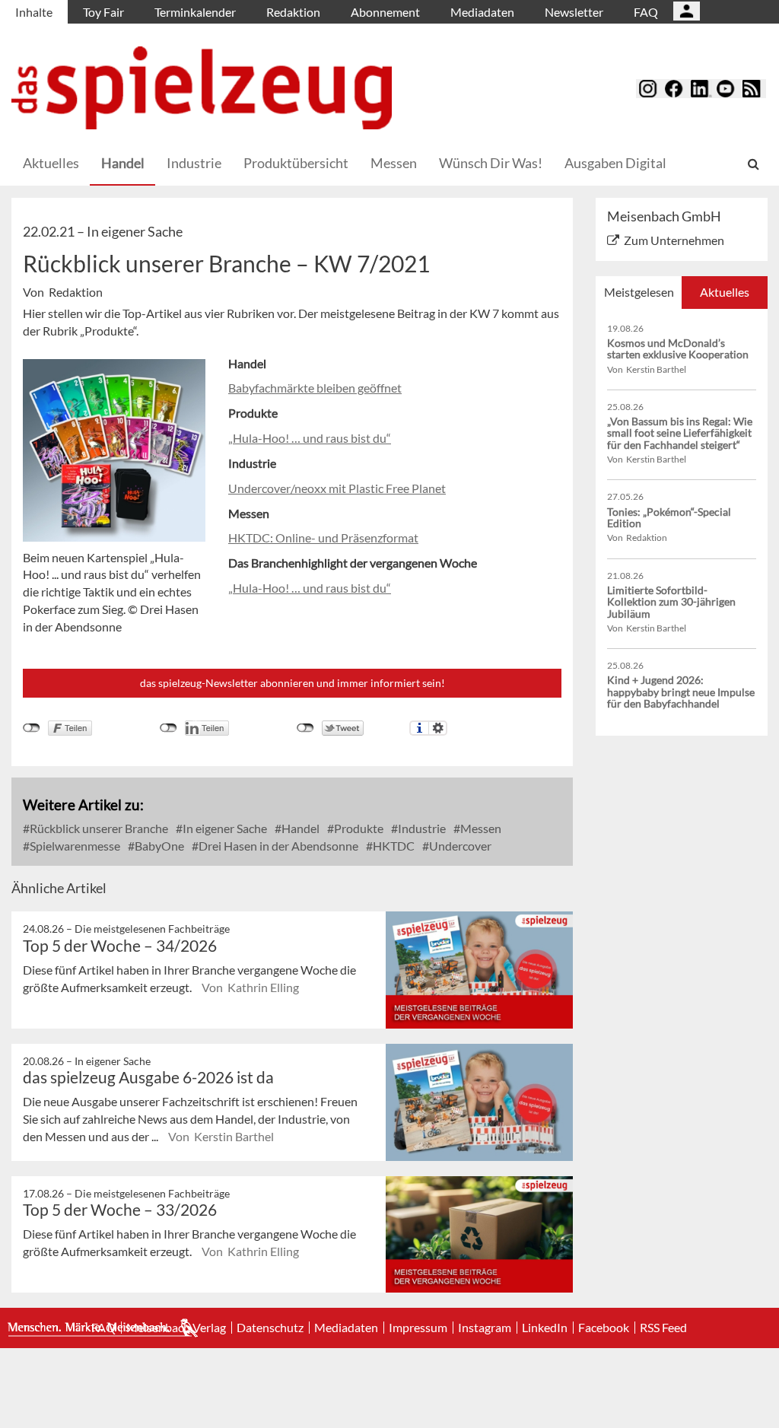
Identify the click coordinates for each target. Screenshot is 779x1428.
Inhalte (33, 12)
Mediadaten (482, 12)
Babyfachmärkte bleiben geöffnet (315, 387)
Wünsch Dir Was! (490, 162)
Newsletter (574, 12)
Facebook (603, 1327)
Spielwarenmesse (73, 845)
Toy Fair (103, 12)
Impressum (418, 1327)
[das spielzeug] (201, 87)
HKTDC (392, 845)
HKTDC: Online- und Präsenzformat (323, 537)
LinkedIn (545, 1327)
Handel (123, 162)
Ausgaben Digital (615, 162)
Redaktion (293, 12)
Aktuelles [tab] (724, 292)
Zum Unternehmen (674, 240)
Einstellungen (437, 728)
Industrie (194, 162)
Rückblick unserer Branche (97, 828)
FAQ (646, 12)
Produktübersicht (295, 162)
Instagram (484, 1327)
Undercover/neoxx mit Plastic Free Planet (337, 488)
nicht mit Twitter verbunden (305, 728)
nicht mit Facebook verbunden (31, 728)
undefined (168, 728)
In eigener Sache (223, 828)
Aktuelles (51, 162)
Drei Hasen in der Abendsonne (277, 845)
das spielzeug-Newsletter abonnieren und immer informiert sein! (292, 682)
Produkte (357, 828)
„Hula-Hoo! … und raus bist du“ (309, 438)
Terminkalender (195, 12)
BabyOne (158, 845)
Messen (393, 162)
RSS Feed (663, 1327)
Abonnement (385, 12)
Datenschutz (270, 1327)
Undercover (459, 845)
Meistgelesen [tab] (639, 292)
